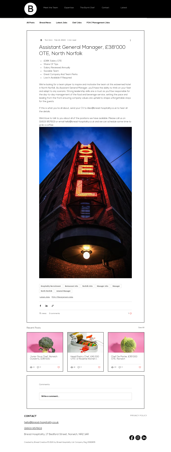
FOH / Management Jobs (98, 23)
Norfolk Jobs (87, 286)
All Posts (31, 23)
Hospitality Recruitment (51, 286)
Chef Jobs (77, 23)
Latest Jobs (61, 23)
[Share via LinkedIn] (46, 306)
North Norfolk (46, 291)
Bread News (45, 23)
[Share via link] (52, 306)
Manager (116, 286)
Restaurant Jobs (71, 286)
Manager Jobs (102, 286)
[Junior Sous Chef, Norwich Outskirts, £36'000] (45, 342)
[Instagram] (137, 437)
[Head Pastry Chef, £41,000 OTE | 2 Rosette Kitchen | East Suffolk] (86, 342)
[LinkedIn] (144, 437)
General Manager (63, 291)
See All (141, 328)
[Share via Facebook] (40, 306)
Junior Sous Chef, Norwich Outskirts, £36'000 (43, 358)
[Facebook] (131, 437)
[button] (69, 8)
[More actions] (130, 40)
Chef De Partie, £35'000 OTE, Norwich (124, 358)
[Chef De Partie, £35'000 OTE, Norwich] (126, 342)
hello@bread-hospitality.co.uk (41, 422)
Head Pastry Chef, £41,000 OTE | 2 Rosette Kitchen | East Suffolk (85, 358)
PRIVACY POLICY (138, 416)
